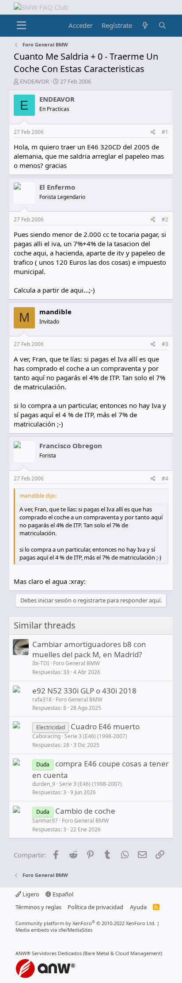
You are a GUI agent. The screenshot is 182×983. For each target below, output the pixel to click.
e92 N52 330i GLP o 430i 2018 (84, 691)
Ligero (30, 894)
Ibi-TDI (40, 663)
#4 (165, 478)
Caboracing (46, 736)
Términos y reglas (38, 907)
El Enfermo (57, 187)
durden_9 (43, 784)
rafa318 (42, 699)
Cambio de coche (85, 811)
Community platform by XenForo (85, 923)
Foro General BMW (76, 663)
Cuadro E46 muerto (105, 726)
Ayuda (138, 907)
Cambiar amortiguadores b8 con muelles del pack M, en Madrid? (89, 649)
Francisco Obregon (70, 445)
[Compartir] (153, 132)
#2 (165, 219)
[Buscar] (162, 25)
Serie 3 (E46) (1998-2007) (95, 736)
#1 (165, 132)
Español (62, 894)
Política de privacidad (95, 907)
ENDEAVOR (34, 81)
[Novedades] (145, 25)
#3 (165, 344)
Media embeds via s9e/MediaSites (53, 929)
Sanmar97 (45, 820)
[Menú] (21, 26)
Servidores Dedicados (57, 953)
